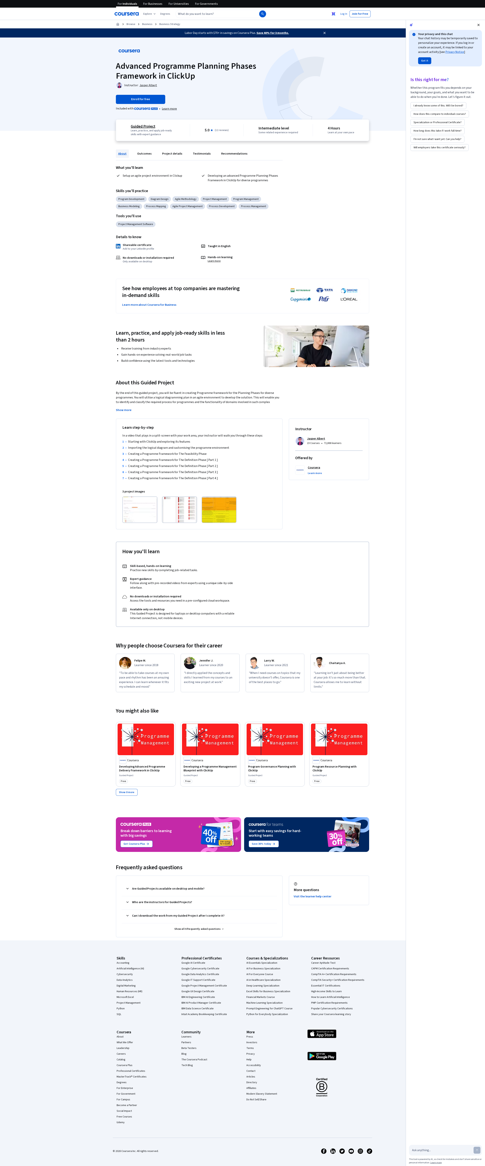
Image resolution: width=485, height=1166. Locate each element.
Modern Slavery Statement (261, 1094)
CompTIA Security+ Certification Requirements (337, 980)
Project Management (215, 199)
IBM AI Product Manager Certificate (201, 1003)
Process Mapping (156, 206)
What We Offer (125, 1042)
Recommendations (234, 154)
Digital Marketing (126, 986)
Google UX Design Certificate (197, 991)
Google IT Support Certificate (198, 980)
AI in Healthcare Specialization (263, 980)
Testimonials (202, 154)
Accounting (123, 963)
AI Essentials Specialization (261, 963)
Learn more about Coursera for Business (149, 305)
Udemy (121, 1122)
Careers (121, 1054)
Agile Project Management (187, 206)
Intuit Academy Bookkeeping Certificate (204, 1014)
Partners (186, 1042)
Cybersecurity (125, 974)
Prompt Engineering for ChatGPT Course (269, 1008)
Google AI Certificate (193, 963)
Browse (131, 24)
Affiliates (251, 1088)
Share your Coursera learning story (331, 1014)
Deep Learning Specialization (262, 986)
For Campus (123, 1099)
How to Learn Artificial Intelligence (330, 997)
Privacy (250, 1054)
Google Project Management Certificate (204, 986)
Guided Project (143, 126)
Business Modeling (129, 206)
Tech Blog (187, 1065)
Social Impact (124, 1111)
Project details (172, 154)
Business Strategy (169, 24)
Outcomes (144, 154)
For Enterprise (125, 1088)
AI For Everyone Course (259, 974)
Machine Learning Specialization (264, 1003)
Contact (250, 1071)
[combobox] (213, 13)
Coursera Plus (124, 1065)
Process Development (222, 206)
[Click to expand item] (139, 509)
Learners (186, 1037)
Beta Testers (188, 1048)
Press (249, 1037)
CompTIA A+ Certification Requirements (333, 974)
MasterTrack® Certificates (132, 1077)
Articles (250, 1077)
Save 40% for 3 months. (273, 33)
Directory (251, 1082)
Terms (250, 1048)
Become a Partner (127, 1105)
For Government (126, 1094)
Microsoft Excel (125, 997)
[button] (165, 13)
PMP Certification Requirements (329, 1003)
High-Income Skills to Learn (326, 991)
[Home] (117, 24)
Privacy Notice (454, 52)
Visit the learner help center (312, 896)
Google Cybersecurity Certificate (200, 968)
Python (121, 1008)
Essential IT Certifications (325, 986)
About (122, 154)
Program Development (131, 199)
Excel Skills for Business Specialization (268, 991)
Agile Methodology (185, 199)
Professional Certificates (131, 1071)
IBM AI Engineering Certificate (198, 997)
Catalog (121, 1059)
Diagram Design (159, 199)
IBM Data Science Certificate (197, 1008)
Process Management (253, 206)
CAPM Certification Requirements (330, 968)
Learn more (169, 109)
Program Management (246, 199)
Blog (184, 1054)
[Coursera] (127, 14)
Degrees (122, 1082)
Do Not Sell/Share (256, 1099)
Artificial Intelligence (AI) (130, 968)
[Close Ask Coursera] (333, 13)
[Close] (324, 33)
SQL (119, 1014)
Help (249, 1059)
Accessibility (253, 1065)
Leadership (123, 1048)
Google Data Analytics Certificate (200, 974)
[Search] (262, 13)
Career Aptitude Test (323, 963)
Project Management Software (135, 224)
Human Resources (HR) (129, 991)
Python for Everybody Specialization (267, 1014)
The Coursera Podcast (194, 1059)
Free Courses (124, 1117)
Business (147, 24)
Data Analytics (125, 980)
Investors (251, 1042)
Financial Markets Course (260, 997)
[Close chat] (478, 25)
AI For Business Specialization (263, 968)
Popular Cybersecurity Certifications (332, 1008)
